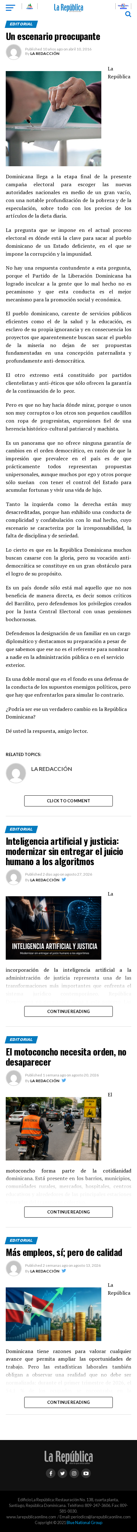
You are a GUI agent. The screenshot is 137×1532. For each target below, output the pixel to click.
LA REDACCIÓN (44, 53)
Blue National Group (84, 1522)
